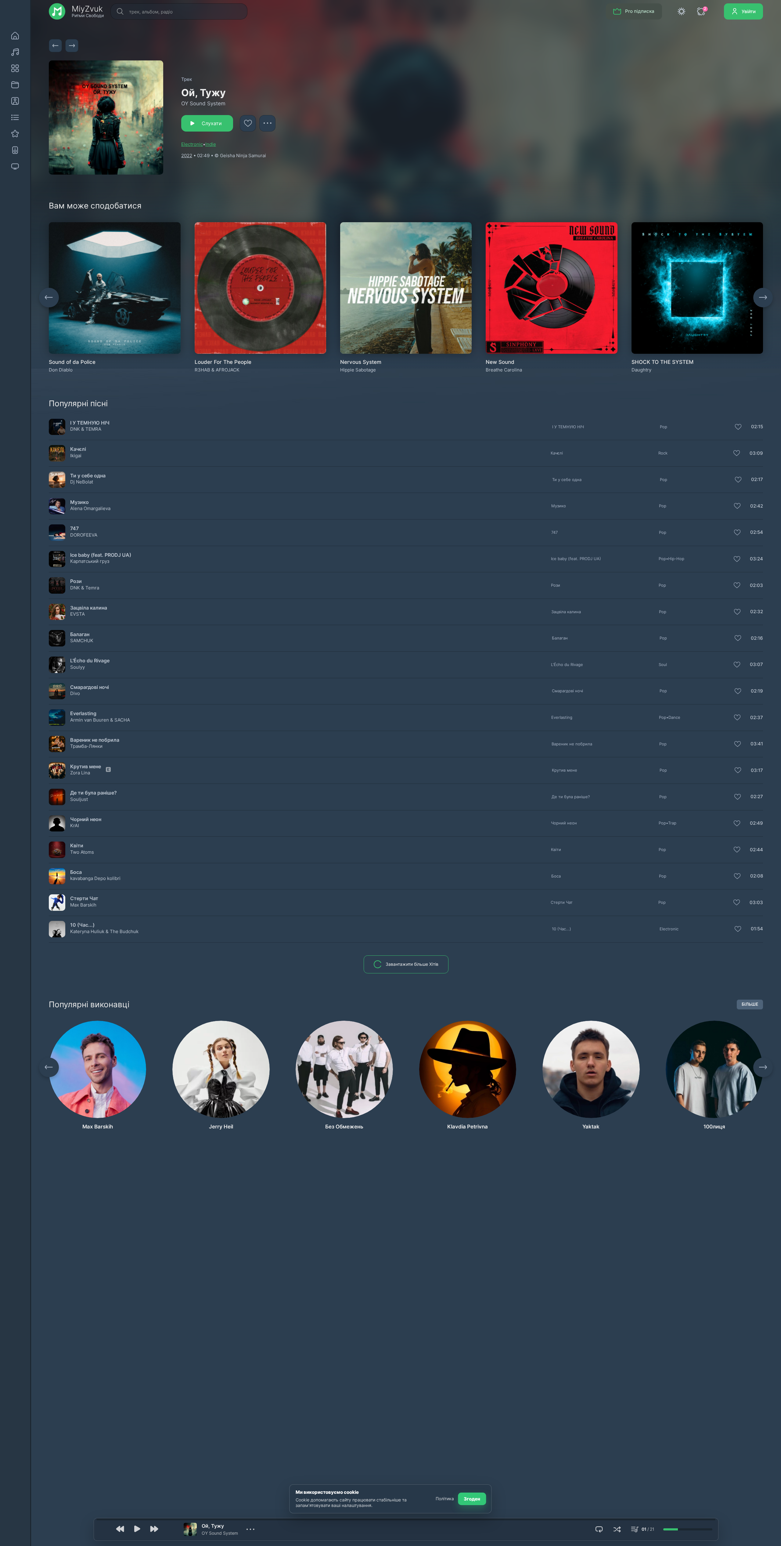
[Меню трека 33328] (756, 797)
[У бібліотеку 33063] (737, 533)
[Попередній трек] (55, 45)
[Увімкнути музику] (137, 1529)
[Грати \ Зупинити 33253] (57, 770)
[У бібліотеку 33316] (737, 877)
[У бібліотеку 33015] (736, 903)
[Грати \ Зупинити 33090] (57, 664)
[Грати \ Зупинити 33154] (57, 558)
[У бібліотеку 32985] (737, 824)
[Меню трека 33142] (756, 585)
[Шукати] (119, 11)
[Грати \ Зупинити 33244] (57, 612)
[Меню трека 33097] (756, 929)
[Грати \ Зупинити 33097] (57, 929)
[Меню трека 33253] (756, 770)
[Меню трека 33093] (756, 480)
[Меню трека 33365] (756, 506)
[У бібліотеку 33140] (736, 454)
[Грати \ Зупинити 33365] (57, 506)
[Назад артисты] (49, 1067)
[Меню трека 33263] (756, 638)
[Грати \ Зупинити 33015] (57, 902)
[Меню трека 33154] (756, 559)
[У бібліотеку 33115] (737, 744)
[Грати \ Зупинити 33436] (57, 426)
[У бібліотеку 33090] (737, 665)
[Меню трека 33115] (756, 744)
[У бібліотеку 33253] (738, 771)
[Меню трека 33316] (756, 876)
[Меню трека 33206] (756, 717)
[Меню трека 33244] (756, 612)
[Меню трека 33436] (756, 427)
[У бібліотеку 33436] (738, 427)
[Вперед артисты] (763, 1067)
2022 (186, 155)
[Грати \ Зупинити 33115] (57, 744)
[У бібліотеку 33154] (737, 559)
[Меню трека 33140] (756, 453)
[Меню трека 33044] (756, 691)
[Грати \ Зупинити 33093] (57, 479)
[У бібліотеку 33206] (737, 718)
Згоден (472, 1499)
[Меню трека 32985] (756, 823)
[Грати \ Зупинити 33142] (57, 585)
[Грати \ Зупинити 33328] (57, 797)
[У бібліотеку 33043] (737, 850)
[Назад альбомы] (49, 297)
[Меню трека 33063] (756, 532)
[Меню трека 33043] (756, 850)
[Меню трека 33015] (756, 902)
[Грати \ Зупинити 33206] (57, 717)
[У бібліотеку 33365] (737, 506)
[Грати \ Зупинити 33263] (57, 638)
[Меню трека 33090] (756, 665)
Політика (445, 1498)
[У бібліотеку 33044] (738, 692)
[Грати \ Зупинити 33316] (57, 876)
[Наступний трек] (71, 45)
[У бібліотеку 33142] (737, 586)
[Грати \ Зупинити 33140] (57, 453)
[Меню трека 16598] (267, 123)
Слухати (212, 123)
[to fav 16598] (248, 123)
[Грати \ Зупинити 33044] (57, 691)
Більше (750, 1004)
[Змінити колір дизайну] (681, 11)
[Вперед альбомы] (763, 297)
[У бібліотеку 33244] (737, 612)
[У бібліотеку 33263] (738, 639)
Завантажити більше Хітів (412, 964)
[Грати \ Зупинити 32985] (57, 823)
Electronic (192, 144)
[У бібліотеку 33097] (738, 929)
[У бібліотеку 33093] (738, 480)
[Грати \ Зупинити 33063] (57, 532)
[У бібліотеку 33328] (737, 797)
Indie (210, 144)
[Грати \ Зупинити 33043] (57, 849)
